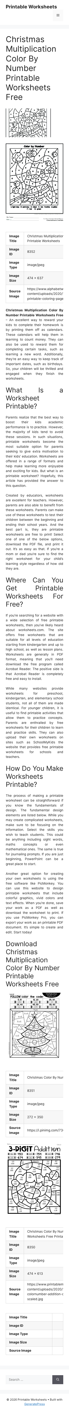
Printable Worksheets (31, 7)
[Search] (57, 1379)
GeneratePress (34, 1404)
